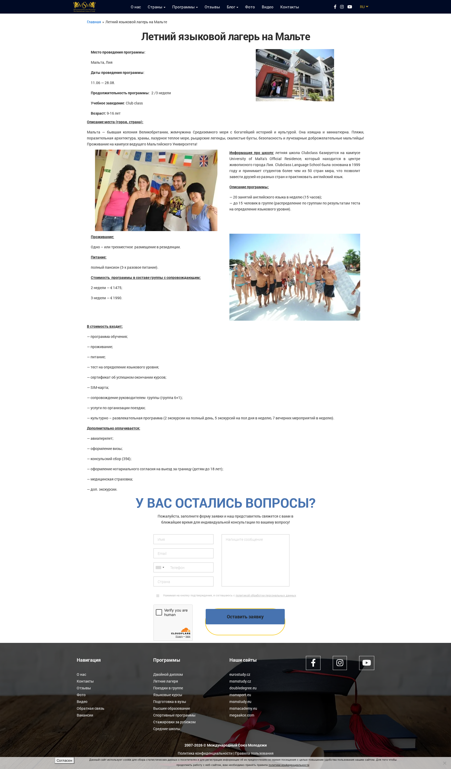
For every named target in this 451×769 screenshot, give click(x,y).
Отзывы (212, 6)
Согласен (64, 760)
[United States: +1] (160, 567)
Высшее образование (171, 708)
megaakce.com (241, 715)
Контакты (289, 6)
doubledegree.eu (243, 687)
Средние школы (166, 728)
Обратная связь (90, 708)
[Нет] (444, 763)
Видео (268, 6)
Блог (231, 6)
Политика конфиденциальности (205, 753)
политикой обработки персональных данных (266, 595)
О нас (136, 6)
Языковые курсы (167, 694)
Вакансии (85, 715)
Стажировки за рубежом (174, 721)
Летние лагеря (165, 681)
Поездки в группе (168, 687)
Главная (94, 21)
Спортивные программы (174, 715)
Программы (183, 6)
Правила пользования (254, 753)
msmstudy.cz (240, 681)
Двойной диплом (168, 674)
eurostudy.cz (239, 674)
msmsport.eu (240, 694)
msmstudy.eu (240, 701)
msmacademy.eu (243, 708)
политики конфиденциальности (289, 764)
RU (362, 6)
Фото (250, 6)
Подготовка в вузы (169, 701)
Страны (155, 6)
